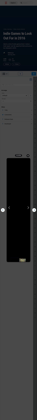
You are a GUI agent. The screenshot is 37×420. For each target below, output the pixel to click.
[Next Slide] (28, 207)
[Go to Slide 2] (22, 260)
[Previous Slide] (9, 207)
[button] (18, 207)
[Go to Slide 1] (14, 260)
